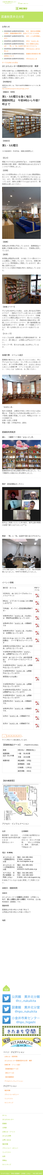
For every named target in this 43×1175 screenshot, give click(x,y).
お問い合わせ (6, 1140)
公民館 (4, 1127)
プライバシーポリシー (12, 1094)
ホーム (4, 1115)
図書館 (4, 1123)
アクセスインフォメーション (14, 1081)
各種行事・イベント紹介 (12, 1065)
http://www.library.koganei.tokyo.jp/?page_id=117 (15, 88)
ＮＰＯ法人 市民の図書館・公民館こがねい (16, 1173)
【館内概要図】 (10, 1077)
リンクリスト (9, 1098)
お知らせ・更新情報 (11, 1056)
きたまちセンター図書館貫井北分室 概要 (18, 1060)
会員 (3, 1156)
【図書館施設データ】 (12, 1069)
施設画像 (7, 1090)
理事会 (4, 1160)
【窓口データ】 (10, 1073)
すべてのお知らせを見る (10, 62)
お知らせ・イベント (8, 1132)
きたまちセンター (8, 1119)
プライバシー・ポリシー (10, 1148)
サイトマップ (9, 1103)
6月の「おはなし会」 (33, 41)
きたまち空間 (6, 1136)
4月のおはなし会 (31, 59)
